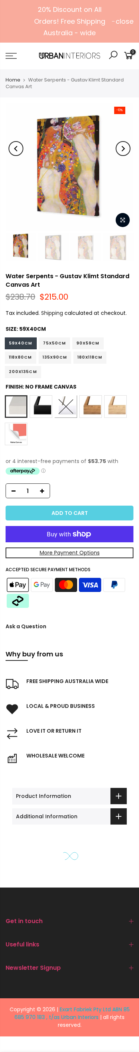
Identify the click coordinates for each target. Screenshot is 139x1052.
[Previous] (16, 148)
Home (13, 79)
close (124, 21)
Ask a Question (26, 626)
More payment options (70, 552)
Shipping (52, 313)
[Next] (123, 148)
